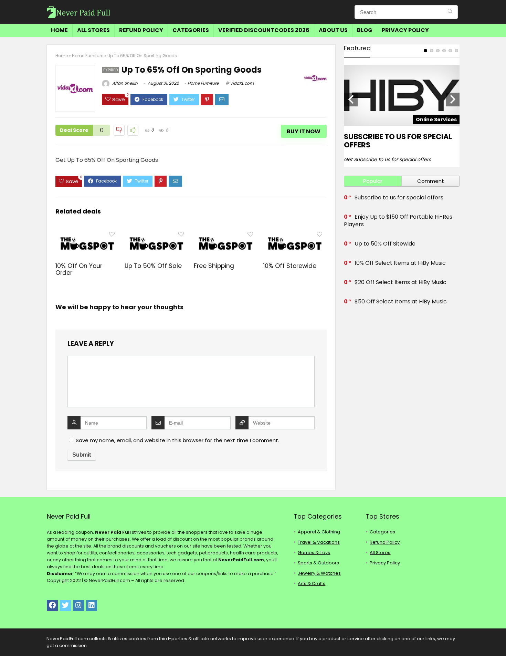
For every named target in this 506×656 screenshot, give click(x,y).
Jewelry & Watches (319, 573)
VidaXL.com (242, 83)
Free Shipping (214, 266)
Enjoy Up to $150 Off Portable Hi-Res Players (398, 220)
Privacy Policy (405, 30)
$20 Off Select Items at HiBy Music (400, 282)
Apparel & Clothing (319, 532)
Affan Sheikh (124, 83)
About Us (333, 30)
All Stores (93, 30)
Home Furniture (87, 56)
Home (59, 30)
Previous (351, 99)
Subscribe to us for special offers (398, 141)
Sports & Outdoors (318, 563)
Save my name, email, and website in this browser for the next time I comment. (177, 440)
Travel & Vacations (319, 542)
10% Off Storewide (289, 266)
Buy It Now (303, 131)
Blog (364, 30)
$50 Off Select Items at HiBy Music (401, 301)
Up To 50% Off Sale (153, 266)
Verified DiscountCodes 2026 (263, 30)
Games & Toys (314, 552)
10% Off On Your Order (78, 269)
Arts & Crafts (311, 583)
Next (453, 99)
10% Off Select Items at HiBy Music (400, 263)
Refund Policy (141, 30)
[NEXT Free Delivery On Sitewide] (499, 639)
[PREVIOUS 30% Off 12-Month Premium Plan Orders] (7, 639)
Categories (190, 30)
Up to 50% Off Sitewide (385, 244)
